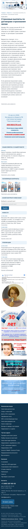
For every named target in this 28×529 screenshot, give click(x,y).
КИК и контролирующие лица (9, 419)
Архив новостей (6, 238)
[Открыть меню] (24, 7)
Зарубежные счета (6, 416)
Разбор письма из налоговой (9, 438)
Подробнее (4, 159)
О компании (4, 461)
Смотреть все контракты (9, 194)
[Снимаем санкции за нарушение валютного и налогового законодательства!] (14, 387)
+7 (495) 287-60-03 (8, 483)
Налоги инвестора (6, 424)
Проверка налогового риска (9, 435)
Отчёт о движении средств (8, 445)
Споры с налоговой (6, 411)
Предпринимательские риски (9, 452)
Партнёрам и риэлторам (8, 476)
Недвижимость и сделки (8, 428)
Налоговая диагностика (8, 409)
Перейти (5, 208)
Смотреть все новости (8, 104)
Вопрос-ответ (14, 505)
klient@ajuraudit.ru (6, 497)
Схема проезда (5, 505)
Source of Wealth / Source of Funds (10, 450)
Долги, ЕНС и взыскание (8, 414)
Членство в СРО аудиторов (8, 464)
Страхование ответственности (9, 466)
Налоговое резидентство (8, 421)
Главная (3, 12)
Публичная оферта (6, 507)
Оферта (21, 518)
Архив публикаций (7, 270)
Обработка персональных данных (9, 518)
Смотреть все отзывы (8, 175)
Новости (9, 12)
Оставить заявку (8, 502)
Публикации (4, 471)
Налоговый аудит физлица (8, 440)
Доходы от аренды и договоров (10, 426)
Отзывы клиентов (6, 469)
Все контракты (5, 455)
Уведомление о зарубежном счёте (10, 443)
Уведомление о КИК (6, 447)
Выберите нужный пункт (8, 201)
